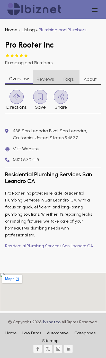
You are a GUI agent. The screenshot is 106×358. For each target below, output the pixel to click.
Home (11, 30)
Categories (84, 333)
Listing (28, 30)
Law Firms (31, 333)
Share (61, 107)
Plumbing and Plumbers (62, 30)
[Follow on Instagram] (58, 349)
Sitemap (50, 341)
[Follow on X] (48, 349)
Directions (16, 107)
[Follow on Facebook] (37, 349)
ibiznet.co (51, 321)
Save (40, 107)
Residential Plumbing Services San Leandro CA (49, 245)
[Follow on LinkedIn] (68, 349)
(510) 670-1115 (26, 159)
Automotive (58, 333)
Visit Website (26, 149)
